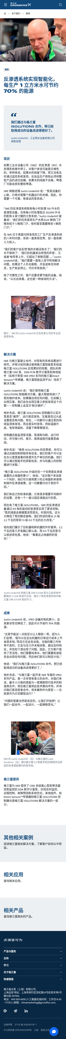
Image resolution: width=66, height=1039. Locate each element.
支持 (6, 958)
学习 (6, 965)
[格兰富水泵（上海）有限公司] (5, 13)
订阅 (36, 1030)
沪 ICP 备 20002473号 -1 (26, 1024)
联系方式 (45, 1030)
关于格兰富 (10, 972)
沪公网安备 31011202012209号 (18, 1030)
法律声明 (8, 1024)
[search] (60, 4)
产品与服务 (10, 951)
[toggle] (5, 4)
